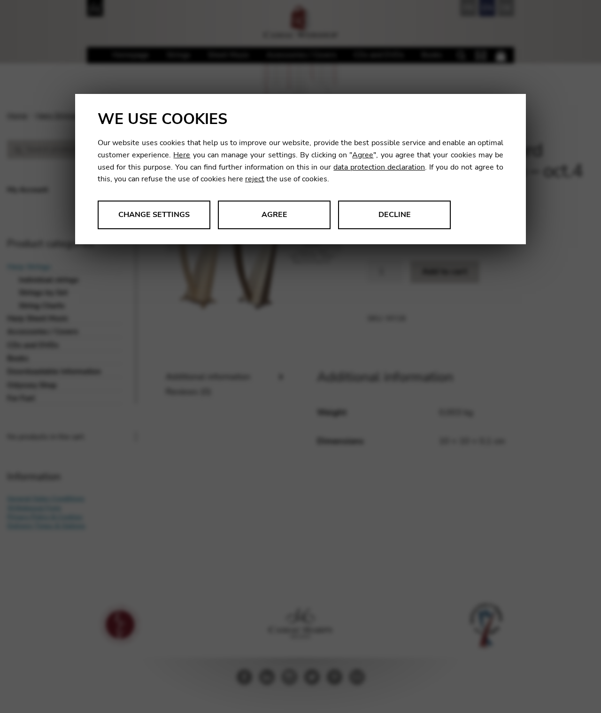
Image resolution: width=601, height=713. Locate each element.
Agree (362, 155)
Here (181, 155)
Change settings (154, 214)
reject (254, 179)
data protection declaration (379, 167)
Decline (394, 214)
